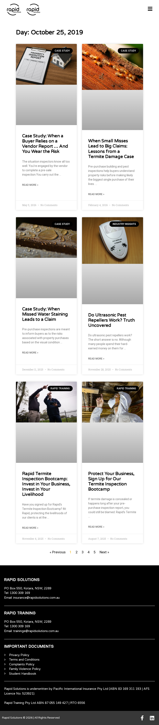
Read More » (30, 184)
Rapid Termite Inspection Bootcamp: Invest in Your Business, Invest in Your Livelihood (46, 484)
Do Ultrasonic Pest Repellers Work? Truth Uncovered (111, 320)
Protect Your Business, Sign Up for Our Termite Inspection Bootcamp (111, 481)
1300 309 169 (20, 593)
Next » (104, 552)
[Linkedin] (152, 718)
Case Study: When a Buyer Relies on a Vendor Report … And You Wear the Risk (45, 143)
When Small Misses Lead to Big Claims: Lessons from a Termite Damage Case (111, 148)
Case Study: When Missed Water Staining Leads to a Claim (45, 314)
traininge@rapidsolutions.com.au (36, 631)
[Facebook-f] (142, 718)
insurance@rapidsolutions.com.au (36, 598)
